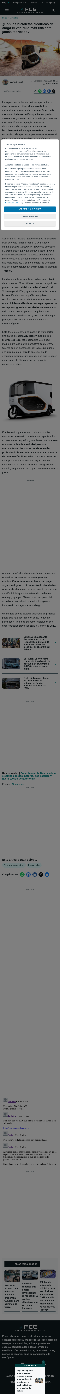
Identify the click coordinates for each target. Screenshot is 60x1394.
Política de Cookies (13, 203)
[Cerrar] (43, 1362)
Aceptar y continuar (30, 209)
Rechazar (30, 224)
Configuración (30, 216)
